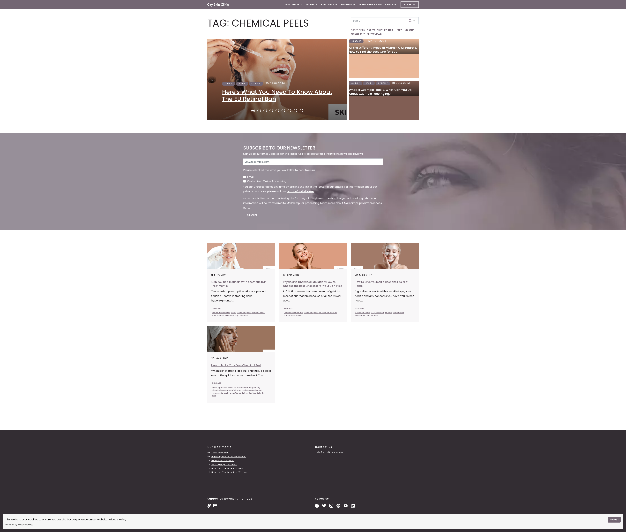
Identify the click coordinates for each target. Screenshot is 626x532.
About (389, 4)
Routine (298, 315)
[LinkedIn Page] (353, 505)
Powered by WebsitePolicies (19, 524)
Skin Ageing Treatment (224, 464)
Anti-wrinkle (242, 387)
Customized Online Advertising (266, 181)
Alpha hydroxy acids (226, 387)
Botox (233, 312)
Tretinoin (243, 315)
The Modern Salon (370, 4)
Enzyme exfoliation (328, 312)
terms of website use (300, 191)
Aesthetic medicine (221, 312)
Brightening (254, 387)
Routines (346, 4)
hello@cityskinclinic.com (329, 452)
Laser (221, 315)
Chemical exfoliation (293, 312)
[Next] (211, 79)
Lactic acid (229, 393)
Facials (215, 315)
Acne (214, 387)
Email (250, 177)
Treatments (291, 4)
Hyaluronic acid (362, 315)
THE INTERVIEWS (372, 34)
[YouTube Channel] (346, 505)
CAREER (371, 30)
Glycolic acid (255, 390)
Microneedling (231, 315)
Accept (614, 519)
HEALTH (399, 30)
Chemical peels (244, 312)
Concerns (327, 4)
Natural (374, 315)
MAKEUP (409, 30)
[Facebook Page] (317, 505)
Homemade (398, 312)
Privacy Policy (117, 519)
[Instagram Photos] (331, 505)
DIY (372, 312)
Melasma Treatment (222, 460)
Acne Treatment (220, 452)
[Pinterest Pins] (338, 505)
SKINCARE (356, 34)
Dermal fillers (258, 312)
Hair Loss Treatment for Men (227, 468)
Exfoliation (289, 315)
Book (408, 4)
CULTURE (382, 30)
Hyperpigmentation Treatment (228, 456)
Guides (310, 4)
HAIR (391, 30)
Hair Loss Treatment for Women (229, 472)
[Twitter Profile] (324, 505)
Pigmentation (241, 393)
